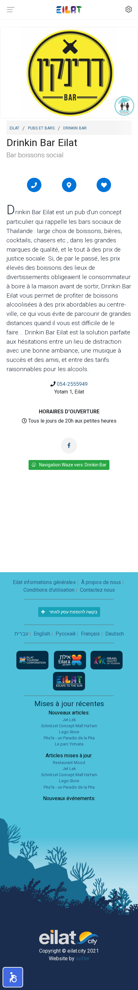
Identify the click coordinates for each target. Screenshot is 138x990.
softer (83, 958)
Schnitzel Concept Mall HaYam (69, 725)
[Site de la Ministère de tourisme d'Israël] (106, 660)
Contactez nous (97, 590)
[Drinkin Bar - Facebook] (69, 445)
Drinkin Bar (75, 127)
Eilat (14, 127)
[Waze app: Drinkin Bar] (69, 185)
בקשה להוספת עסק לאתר (72, 611)
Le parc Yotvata (69, 744)
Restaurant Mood (69, 762)
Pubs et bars (41, 127)
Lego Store (69, 731)
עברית (21, 634)
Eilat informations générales (44, 582)
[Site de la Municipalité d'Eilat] (70, 660)
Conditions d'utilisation (48, 590)
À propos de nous (101, 582)
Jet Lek (69, 719)
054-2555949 (72, 384)
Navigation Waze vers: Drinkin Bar (73, 464)
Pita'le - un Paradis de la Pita (69, 738)
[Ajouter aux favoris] (104, 185)
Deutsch (114, 634)
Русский (65, 634)
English (42, 634)
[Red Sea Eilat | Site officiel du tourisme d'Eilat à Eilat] (69, 9)
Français (90, 634)
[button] (12, 977)
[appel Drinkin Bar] (34, 185)
